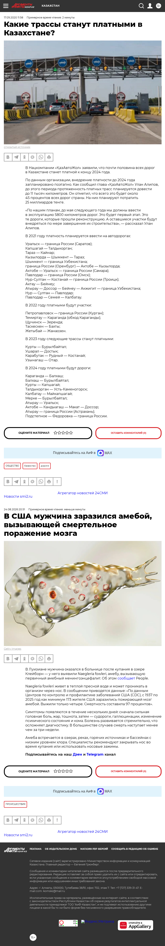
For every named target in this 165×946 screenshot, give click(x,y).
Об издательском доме (61, 849)
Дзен (77, 754)
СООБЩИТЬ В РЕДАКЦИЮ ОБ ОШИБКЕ (134, 849)
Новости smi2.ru (18, 496)
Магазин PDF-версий (94, 849)
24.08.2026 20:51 (14, 509)
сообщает (126, 678)
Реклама (35, 849)
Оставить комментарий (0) (128, 433)
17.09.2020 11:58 (13, 17)
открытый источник (17, 147)
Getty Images (12, 648)
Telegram (95, 754)
